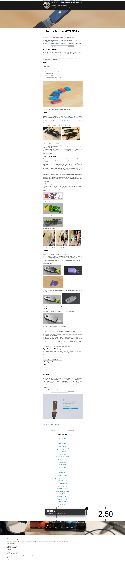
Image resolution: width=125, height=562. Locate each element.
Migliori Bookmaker (62, 501)
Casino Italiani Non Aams (62, 483)
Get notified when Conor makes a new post (62, 428)
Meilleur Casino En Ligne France (62, 488)
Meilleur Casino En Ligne (62, 502)
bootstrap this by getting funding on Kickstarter (58, 43)
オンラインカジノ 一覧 (62, 454)
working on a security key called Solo (69, 2)
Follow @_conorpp (46, 424)
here (67, 7)
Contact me (60, 421)
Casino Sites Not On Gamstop (62, 449)
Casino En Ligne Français (62, 499)
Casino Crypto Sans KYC (62, 486)
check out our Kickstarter (66, 3)
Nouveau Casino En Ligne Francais (62, 491)
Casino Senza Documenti (62, 494)
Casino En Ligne (62, 481)
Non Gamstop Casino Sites (62, 436)
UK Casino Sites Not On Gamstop (62, 464)
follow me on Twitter (73, 7)
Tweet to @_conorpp (55, 424)
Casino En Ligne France (62, 452)
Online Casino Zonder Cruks (62, 469)
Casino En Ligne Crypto (62, 475)
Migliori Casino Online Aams (62, 506)
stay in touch (56, 7)
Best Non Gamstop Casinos (62, 451)
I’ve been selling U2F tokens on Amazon (61, 36)
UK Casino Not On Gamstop (62, 459)
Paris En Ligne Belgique (62, 477)
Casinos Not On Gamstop (62, 440)
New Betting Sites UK (62, 444)
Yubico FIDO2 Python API (64, 120)
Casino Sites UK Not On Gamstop (62, 473)
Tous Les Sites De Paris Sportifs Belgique (62, 478)
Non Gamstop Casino (62, 446)
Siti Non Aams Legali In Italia (63, 498)
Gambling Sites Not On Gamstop (62, 465)
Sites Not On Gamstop (62, 457)
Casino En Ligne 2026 (62, 490)
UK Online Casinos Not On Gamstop (62, 448)
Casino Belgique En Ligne (62, 480)
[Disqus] (56, 549)
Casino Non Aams (62, 462)
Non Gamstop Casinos (62, 438)
